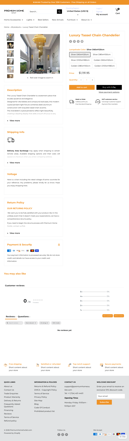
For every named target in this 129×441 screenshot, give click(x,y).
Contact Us (9, 390)
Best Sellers (43, 20)
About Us (85, 20)
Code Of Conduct (42, 408)
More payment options (109, 92)
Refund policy (10, 421)
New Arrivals (57, 20)
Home (6, 27)
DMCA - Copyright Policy (45, 390)
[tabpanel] (64, 337)
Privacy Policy (40, 397)
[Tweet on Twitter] (78, 41)
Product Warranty (12, 397)
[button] (94, 291)
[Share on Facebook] (70, 41)
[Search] (59, 11)
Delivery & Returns (12, 400)
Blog (36, 404)
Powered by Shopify (12, 433)
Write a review (118, 316)
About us (8, 386)
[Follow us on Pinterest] (66, 434)
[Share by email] (82, 41)
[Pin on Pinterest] (74, 41)
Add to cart (82, 87)
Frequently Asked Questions (12, 405)
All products (16, 27)
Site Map (38, 400)
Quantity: (73, 80)
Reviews (8, 414)
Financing (8, 410)
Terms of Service (11, 417)
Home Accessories (12, 20)
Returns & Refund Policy (45, 386)
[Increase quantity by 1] (92, 80)
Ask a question (107, 316)
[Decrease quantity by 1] (81, 80)
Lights (29, 20)
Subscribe (104, 402)
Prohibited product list (44, 411)
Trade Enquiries (11, 393)
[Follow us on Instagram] (62, 434)
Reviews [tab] (11, 316)
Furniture (71, 20)
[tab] (24, 316)
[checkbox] (56, 323)
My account (102, 14)
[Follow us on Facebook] (58, 434)
